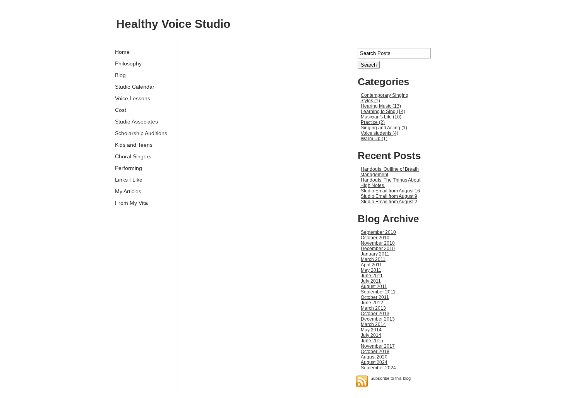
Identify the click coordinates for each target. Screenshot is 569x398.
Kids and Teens (134, 145)
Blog (120, 75)
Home (122, 52)
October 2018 (375, 351)
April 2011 (371, 265)
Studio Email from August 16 (390, 191)
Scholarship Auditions (141, 133)
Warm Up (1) (374, 138)
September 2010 (378, 232)
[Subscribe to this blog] (362, 381)
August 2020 (374, 357)
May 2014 (371, 330)
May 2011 (371, 270)
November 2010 (378, 243)
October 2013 (375, 313)
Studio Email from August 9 (389, 196)
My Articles (128, 191)
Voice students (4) (379, 133)
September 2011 (378, 292)
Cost (120, 110)
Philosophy (128, 63)
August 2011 (374, 286)
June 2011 (372, 275)
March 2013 (373, 308)
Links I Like (128, 180)
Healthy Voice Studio (173, 23)
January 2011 (375, 254)
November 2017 (378, 346)
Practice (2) (373, 122)
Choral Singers (133, 156)
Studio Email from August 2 (389, 201)
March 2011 (373, 259)
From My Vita (131, 203)
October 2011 (375, 297)
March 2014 (373, 324)
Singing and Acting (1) (384, 127)
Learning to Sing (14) (383, 111)
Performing (128, 168)
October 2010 (375, 237)
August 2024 (374, 362)
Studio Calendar (134, 87)
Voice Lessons (132, 98)
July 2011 (371, 281)
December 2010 (378, 248)
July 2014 (371, 335)
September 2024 (378, 368)
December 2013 (378, 319)
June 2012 (372, 302)
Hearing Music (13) (381, 106)
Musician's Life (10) (381, 117)
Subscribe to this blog (390, 378)
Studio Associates (136, 121)
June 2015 (372, 340)
